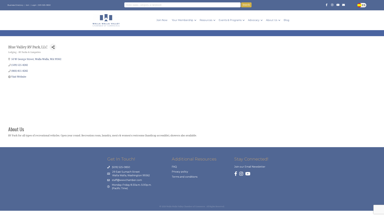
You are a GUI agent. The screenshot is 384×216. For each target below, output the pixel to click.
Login (34, 5)
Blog (286, 20)
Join (27, 5)
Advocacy (254, 20)
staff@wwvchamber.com (127, 180)
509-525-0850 (44, 5)
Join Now (161, 20)
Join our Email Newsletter (249, 166)
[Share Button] (53, 47)
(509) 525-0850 (121, 167)
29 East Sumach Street (126, 171)
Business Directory (15, 5)
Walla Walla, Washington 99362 (131, 175)
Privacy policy (180, 171)
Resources (206, 20)
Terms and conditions (184, 176)
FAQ (174, 166)
